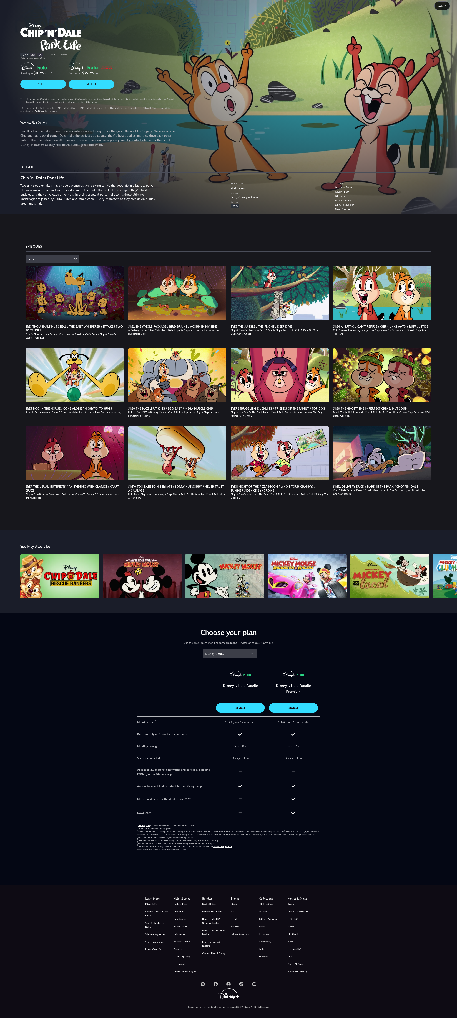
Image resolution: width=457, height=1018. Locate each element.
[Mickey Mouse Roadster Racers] (307, 576)
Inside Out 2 (293, 919)
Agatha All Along (296, 964)
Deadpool (292, 904)
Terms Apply (144, 825)
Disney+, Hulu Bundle (212, 911)
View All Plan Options (33, 122)
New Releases (180, 919)
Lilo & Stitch (293, 934)
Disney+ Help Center (222, 846)
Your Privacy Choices (154, 942)
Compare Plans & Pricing (213, 953)
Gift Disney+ (179, 964)
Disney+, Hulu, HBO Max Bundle (213, 932)
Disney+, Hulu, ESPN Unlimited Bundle (211, 921)
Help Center (179, 934)
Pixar (233, 911)
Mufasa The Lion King (297, 971)
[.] (203, 984)
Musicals (263, 911)
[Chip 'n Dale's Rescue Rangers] (59, 576)
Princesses (263, 956)
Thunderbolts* (294, 949)
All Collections (266, 904)
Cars (290, 956)
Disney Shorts (265, 934)
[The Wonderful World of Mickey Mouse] (142, 576)
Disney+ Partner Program (185, 971)
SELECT (43, 84)
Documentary (265, 941)
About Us (178, 949)
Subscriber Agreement (155, 934)
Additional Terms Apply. (46, 111)
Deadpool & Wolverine (298, 911)
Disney (234, 904)
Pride (261, 949)
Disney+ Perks (180, 911)
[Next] (450, 576)
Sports (262, 926)
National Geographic (240, 934)
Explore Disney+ (181, 904)
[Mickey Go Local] (389, 576)
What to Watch (180, 926)
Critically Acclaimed (268, 919)
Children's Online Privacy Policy (156, 913)
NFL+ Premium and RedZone (211, 944)
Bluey (290, 941)
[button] (186, 898)
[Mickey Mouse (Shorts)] (224, 576)
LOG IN (442, 5)
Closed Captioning (182, 956)
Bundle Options (209, 904)
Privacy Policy (151, 904)
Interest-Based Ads (153, 949)
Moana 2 (291, 926)
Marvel (234, 919)
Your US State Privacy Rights (154, 925)
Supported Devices (182, 941)
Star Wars (235, 926)
